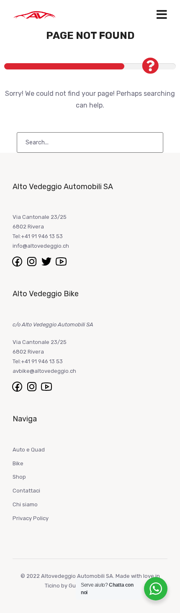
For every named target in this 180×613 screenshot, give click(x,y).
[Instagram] (32, 386)
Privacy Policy (31, 518)
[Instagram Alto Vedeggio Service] (32, 261)
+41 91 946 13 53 (42, 236)
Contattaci (26, 490)
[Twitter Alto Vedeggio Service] (47, 261)
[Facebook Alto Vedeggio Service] (17, 261)
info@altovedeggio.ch (41, 246)
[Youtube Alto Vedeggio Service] (61, 261)
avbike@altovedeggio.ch (44, 371)
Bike (18, 463)
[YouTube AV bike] (46, 386)
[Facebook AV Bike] (17, 386)
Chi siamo (25, 504)
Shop (19, 477)
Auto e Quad (29, 449)
